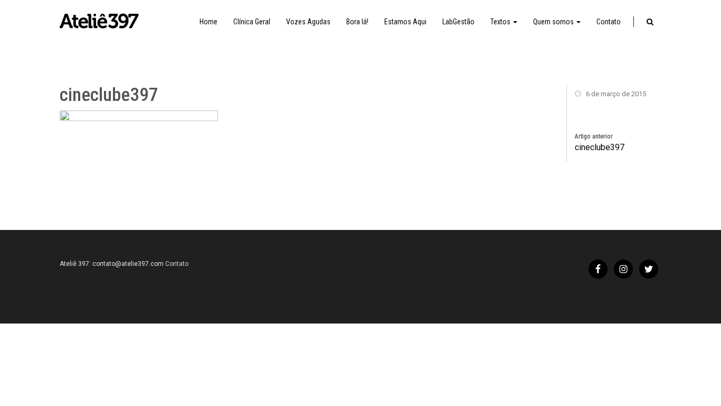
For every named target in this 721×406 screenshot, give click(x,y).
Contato (608, 21)
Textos (501, 21)
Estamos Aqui (405, 21)
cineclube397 (599, 147)
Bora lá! (357, 21)
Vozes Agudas (308, 21)
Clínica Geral (251, 21)
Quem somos (554, 21)
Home (208, 21)
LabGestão (458, 21)
